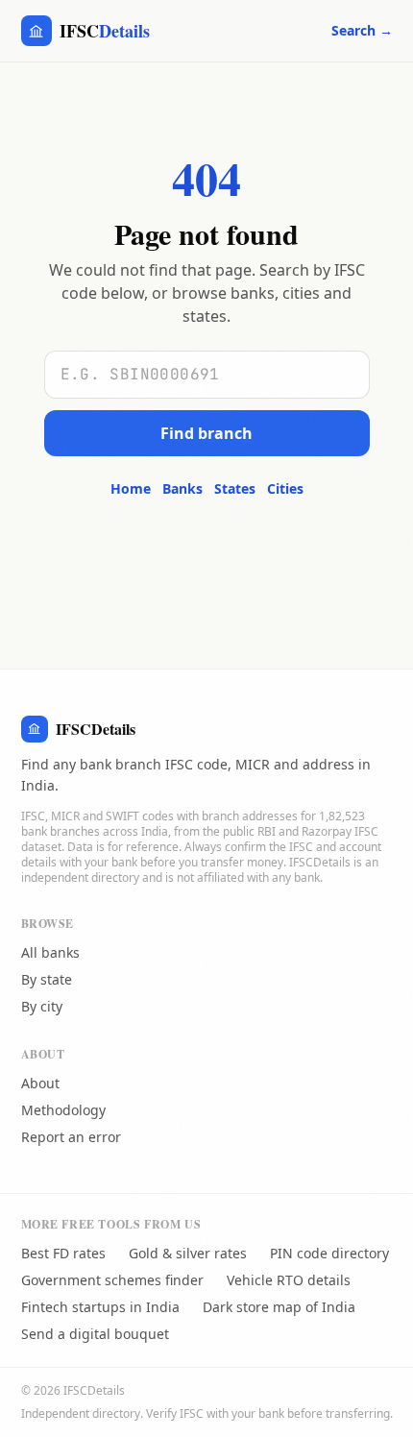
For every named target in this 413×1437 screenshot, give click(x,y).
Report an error (71, 1137)
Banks (182, 488)
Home (130, 488)
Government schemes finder (112, 1280)
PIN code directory (329, 1253)
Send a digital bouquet (95, 1334)
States (234, 488)
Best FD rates (63, 1253)
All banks (50, 952)
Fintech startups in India (100, 1307)
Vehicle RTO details (289, 1280)
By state (46, 979)
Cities (285, 488)
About (40, 1083)
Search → (362, 30)
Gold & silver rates (188, 1253)
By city (41, 1006)
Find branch (206, 433)
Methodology (63, 1110)
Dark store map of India (279, 1307)
